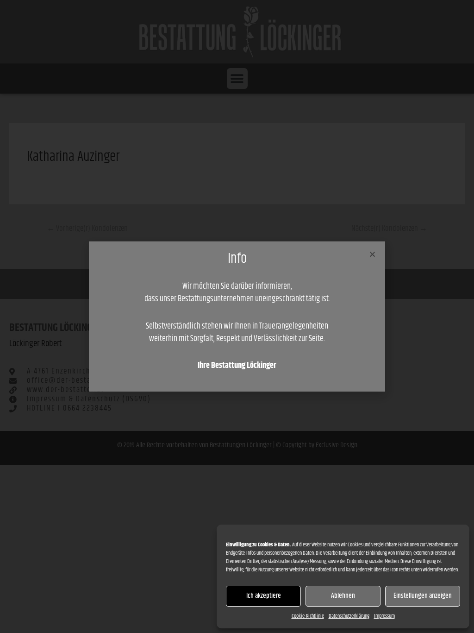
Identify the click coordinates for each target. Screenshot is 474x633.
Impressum (384, 616)
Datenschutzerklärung (349, 616)
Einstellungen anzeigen (422, 595)
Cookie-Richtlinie (308, 616)
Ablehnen (343, 595)
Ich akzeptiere (263, 595)
